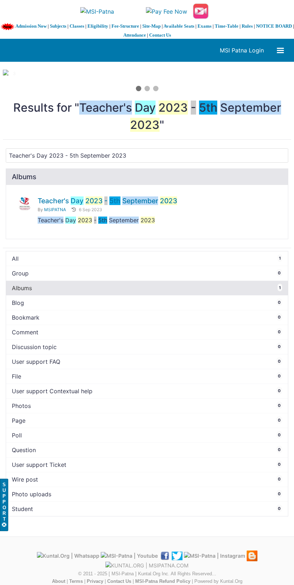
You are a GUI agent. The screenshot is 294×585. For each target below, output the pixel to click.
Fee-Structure (125, 26)
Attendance (134, 35)
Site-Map (151, 26)
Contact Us (160, 35)
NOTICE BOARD (274, 26)
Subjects (58, 26)
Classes (77, 26)
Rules (247, 26)
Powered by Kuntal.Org (218, 581)
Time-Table (226, 26)
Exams (205, 26)
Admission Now (31, 26)
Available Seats (178, 26)
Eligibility (97, 26)
